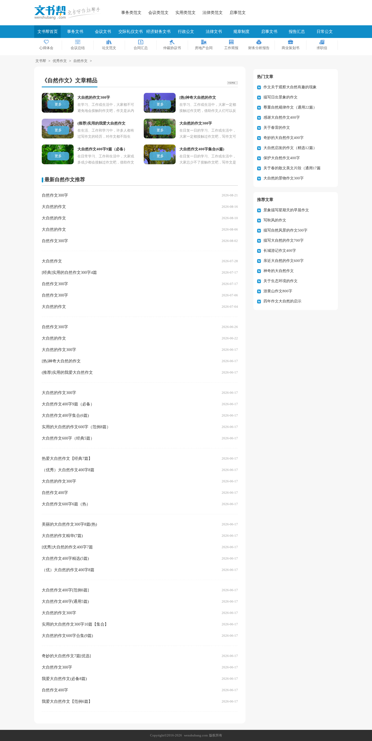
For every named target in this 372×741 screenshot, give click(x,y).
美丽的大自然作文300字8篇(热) (69, 524)
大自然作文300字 (57, 667)
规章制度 (241, 31)
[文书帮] (69, 12)
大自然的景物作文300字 (283, 178)
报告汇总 (297, 31)
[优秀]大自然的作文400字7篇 (67, 547)
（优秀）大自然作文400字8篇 (68, 470)
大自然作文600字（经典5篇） (68, 438)
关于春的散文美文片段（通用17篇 (292, 168)
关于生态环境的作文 (280, 281)
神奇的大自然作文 (278, 271)
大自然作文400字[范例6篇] (65, 590)
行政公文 (186, 31)
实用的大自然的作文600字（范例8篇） (76, 427)
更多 (58, 104)
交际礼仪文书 (130, 31)
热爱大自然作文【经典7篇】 (67, 458)
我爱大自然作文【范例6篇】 (67, 701)
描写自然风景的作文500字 (285, 230)
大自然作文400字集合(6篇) (65, 415)
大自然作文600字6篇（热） (66, 504)
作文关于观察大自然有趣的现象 (290, 87)
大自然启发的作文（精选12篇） (290, 148)
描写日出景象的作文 (280, 97)
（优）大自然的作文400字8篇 (68, 570)
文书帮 (40, 61)
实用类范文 (185, 12)
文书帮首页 (47, 31)
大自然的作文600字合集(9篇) (67, 635)
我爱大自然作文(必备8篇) (64, 678)
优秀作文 (60, 61)
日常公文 (325, 31)
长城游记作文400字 (279, 251)
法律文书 (214, 31)
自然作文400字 (55, 492)
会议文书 (103, 31)
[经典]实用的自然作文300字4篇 (69, 272)
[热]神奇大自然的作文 (61, 361)
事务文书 (75, 31)
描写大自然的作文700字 (283, 240)
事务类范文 (131, 12)
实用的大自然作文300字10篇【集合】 (75, 624)
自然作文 (80, 61)
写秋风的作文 (274, 220)
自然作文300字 (55, 195)
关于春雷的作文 (276, 128)
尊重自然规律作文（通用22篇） (290, 107)
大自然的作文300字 (59, 349)
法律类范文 (212, 12)
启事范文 (238, 12)
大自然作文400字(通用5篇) (65, 601)
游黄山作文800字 (277, 291)
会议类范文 (158, 12)
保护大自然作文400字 (281, 158)
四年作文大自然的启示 (282, 301)
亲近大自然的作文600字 (283, 261)
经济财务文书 (158, 31)
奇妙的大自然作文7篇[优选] (66, 656)
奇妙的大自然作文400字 (283, 138)
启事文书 (269, 31)
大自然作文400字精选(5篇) (65, 558)
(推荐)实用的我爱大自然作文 (67, 372)
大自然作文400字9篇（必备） (68, 404)
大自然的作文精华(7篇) (62, 535)
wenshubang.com (196, 735)
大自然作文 (52, 261)
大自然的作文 (54, 206)
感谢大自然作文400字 (281, 117)
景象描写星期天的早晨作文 (286, 210)
